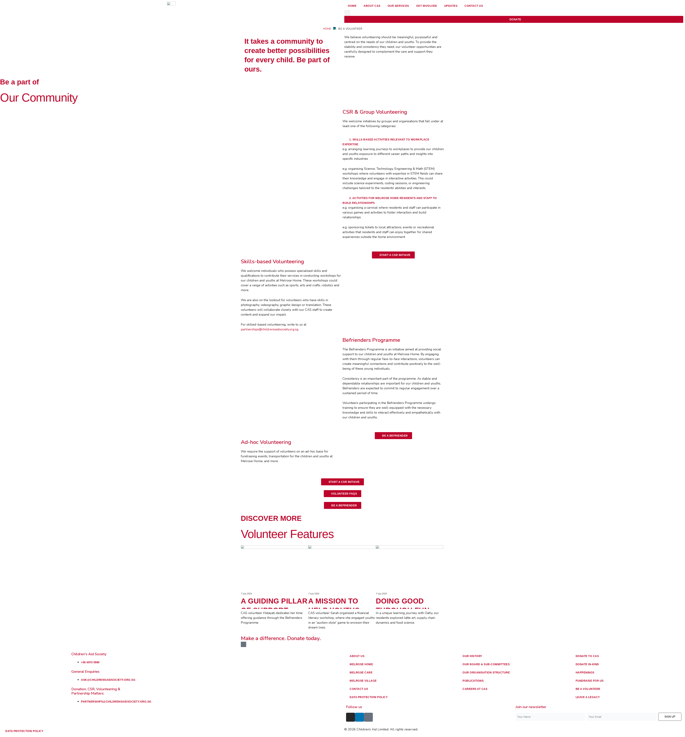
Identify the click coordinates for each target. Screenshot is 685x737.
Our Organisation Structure (486, 672)
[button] (347, 13)
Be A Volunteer (588, 688)
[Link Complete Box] (274, 585)
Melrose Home (361, 664)
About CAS (372, 5)
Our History (472, 656)
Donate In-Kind (587, 664)
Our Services (398, 5)
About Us (357, 656)
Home (352, 5)
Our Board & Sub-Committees (486, 664)
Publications (473, 680)
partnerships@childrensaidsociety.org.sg (269, 329)
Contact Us (474, 5)
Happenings (585, 672)
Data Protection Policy (369, 697)
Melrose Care (361, 672)
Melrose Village (363, 680)
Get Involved (426, 5)
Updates (451, 5)
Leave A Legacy (588, 697)
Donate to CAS (587, 656)
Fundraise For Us (590, 680)
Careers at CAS (475, 688)
